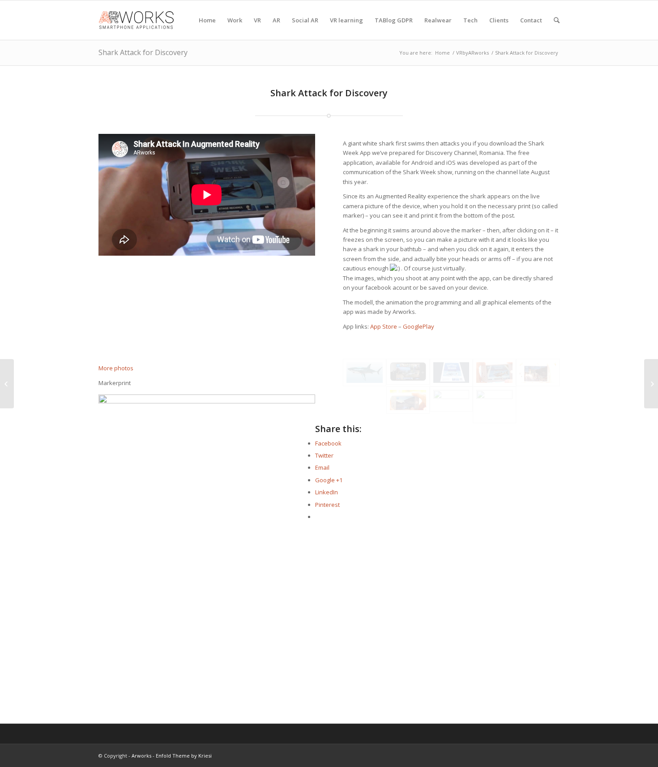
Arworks (141, 755)
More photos (115, 368)
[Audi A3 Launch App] (7, 383)
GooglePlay (418, 326)
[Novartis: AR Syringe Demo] (651, 383)
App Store (383, 326)
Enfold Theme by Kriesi (184, 755)
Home (442, 52)
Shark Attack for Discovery (143, 52)
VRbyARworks (472, 52)
